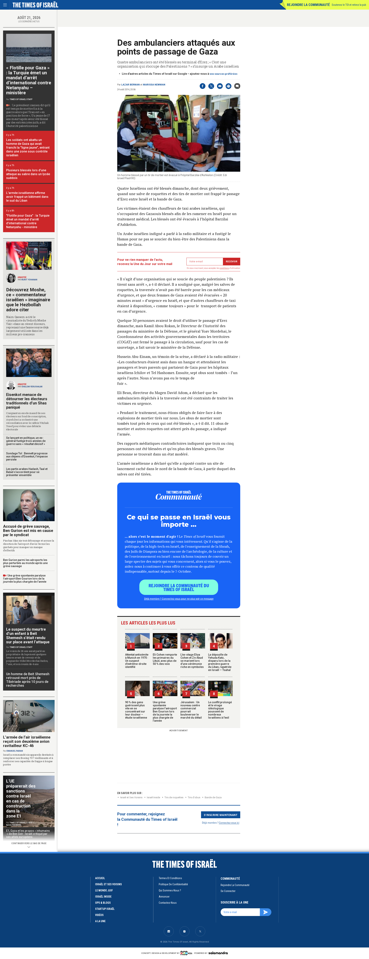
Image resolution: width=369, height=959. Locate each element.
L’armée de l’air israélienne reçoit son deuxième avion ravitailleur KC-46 (26, 741)
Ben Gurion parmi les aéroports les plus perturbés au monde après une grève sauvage (25, 563)
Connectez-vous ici (229, 822)
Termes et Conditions (170, 878)
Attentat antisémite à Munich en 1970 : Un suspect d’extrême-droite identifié (136, 660)
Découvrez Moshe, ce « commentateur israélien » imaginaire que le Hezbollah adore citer (28, 299)
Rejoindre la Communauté (308, 5)
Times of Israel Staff (21, 99)
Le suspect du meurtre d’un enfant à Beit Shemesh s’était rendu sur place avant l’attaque (27, 635)
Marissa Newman (154, 84)
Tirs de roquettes (174, 797)
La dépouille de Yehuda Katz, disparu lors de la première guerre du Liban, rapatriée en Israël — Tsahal (219, 662)
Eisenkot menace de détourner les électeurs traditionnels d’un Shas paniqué (26, 401)
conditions (224, 268)
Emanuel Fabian (15, 751)
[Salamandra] (218, 953)
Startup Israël (105, 908)
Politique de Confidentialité (173, 884)
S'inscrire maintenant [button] (221, 815)
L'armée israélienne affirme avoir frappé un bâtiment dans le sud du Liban (27, 196)
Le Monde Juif (104, 890)
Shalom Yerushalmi (32, 387)
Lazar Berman (130, 84)
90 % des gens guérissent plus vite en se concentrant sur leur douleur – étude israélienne (136, 710)
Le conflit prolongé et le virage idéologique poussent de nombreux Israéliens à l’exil (220, 710)
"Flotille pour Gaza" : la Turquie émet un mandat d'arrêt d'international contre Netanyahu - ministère (27, 221)
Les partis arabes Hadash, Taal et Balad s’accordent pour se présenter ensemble (26, 472)
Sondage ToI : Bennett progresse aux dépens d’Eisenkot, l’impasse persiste (27, 456)
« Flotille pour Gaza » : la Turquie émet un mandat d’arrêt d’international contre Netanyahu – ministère (28, 80)
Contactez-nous (168, 902)
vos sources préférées (223, 73)
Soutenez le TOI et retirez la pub (349, 4)
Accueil (100, 878)
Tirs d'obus (194, 797)
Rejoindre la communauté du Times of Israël (179, 587)
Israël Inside (153, 797)
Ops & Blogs (103, 902)
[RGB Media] (187, 953)
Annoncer (164, 896)
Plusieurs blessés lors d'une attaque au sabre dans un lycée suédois (28, 174)
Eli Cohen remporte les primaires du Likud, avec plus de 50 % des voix (165, 659)
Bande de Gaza (213, 797)
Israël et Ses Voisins (131, 797)
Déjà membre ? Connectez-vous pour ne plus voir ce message (179, 598)
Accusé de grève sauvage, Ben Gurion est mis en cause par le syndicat (28, 530)
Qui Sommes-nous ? (170, 890)
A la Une (100, 921)
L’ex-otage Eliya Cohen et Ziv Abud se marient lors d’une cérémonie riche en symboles (192, 660)
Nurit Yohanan (29, 280)
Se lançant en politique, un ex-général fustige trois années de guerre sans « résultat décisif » (26, 441)
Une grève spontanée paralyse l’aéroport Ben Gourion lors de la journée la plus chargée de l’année (165, 711)
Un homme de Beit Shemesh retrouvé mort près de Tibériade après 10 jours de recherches (27, 679)
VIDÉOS (99, 915)
